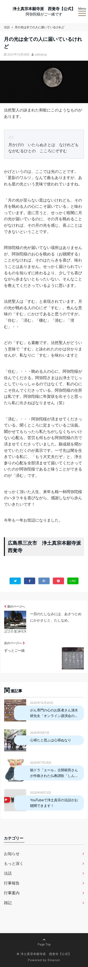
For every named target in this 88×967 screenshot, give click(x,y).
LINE (73, 581)
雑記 (8, 902)
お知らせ (12, 853)
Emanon (54, 960)
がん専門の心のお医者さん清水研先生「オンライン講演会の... (54, 713)
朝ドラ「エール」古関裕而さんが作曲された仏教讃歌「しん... (54, 772)
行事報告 (12, 883)
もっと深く (13, 863)
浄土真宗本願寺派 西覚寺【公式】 (44, 9)
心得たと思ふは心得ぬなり (50, 740)
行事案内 (12, 892)
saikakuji (41, 54)
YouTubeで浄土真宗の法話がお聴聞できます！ (54, 802)
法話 (8, 873)
